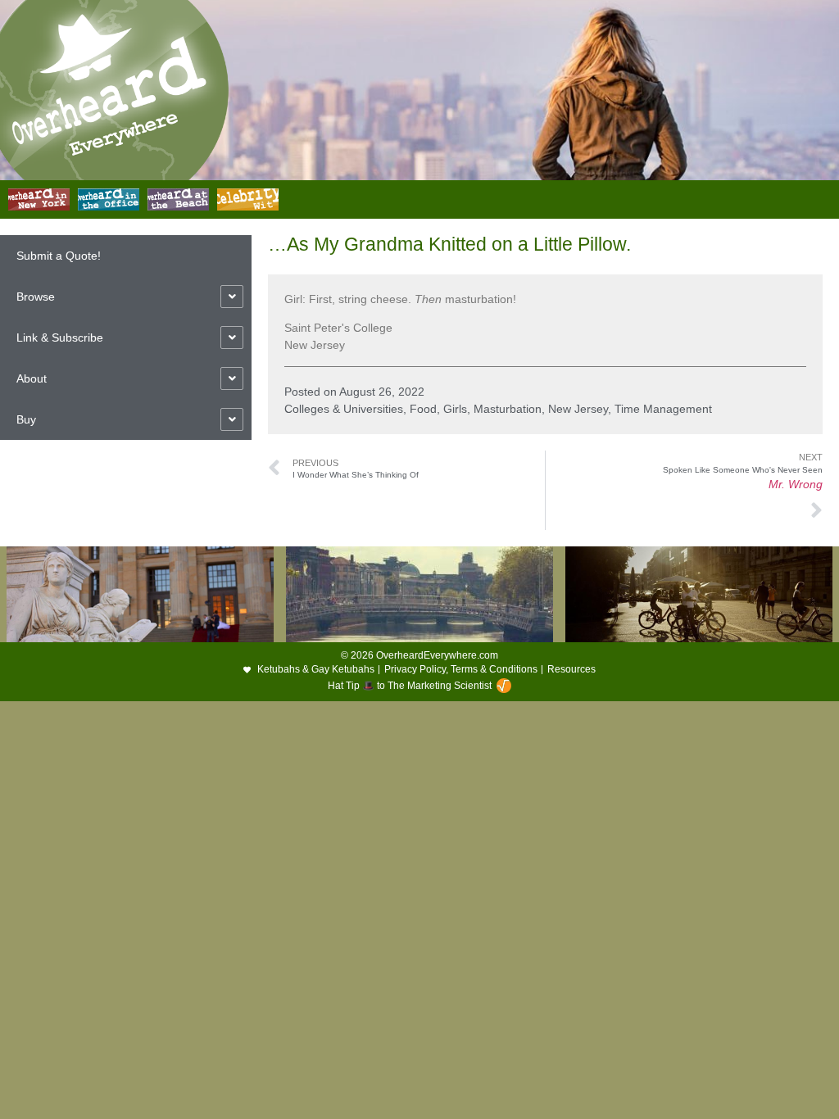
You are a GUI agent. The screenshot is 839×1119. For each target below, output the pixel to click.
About (31, 378)
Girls (455, 408)
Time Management (663, 408)
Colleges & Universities (343, 408)
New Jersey (578, 408)
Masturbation (508, 408)
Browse (35, 296)
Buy (26, 419)
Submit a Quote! (58, 255)
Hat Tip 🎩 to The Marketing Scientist (410, 685)
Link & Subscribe (59, 337)
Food (423, 408)
